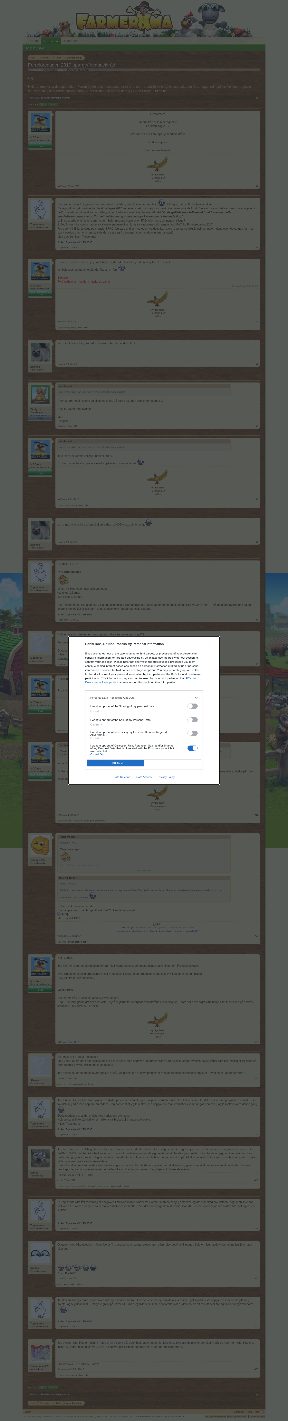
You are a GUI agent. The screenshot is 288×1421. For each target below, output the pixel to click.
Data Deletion (121, 776)
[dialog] (144, 710)
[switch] (192, 706)
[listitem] (144, 697)
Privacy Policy (166, 776)
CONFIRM (116, 763)
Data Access (144, 776)
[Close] (212, 644)
